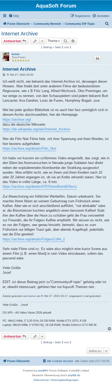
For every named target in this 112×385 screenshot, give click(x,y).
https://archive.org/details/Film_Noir (29, 148)
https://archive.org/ (17, 119)
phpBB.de (74, 375)
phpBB (42, 370)
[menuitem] (14, 16)
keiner (16, 54)
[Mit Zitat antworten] (97, 58)
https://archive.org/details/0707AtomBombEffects (40, 186)
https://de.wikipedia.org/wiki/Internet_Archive (36, 129)
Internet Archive (19, 33)
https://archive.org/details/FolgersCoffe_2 (34, 239)
